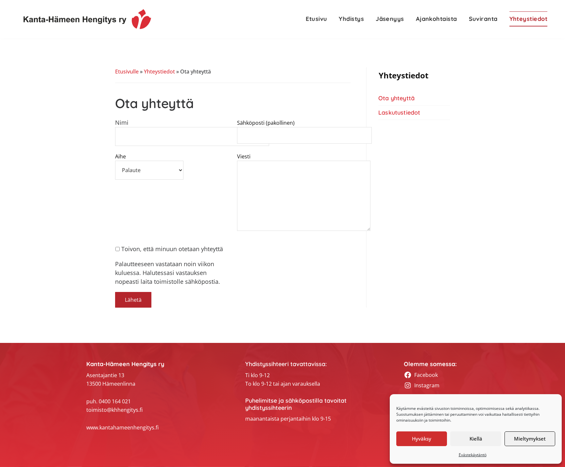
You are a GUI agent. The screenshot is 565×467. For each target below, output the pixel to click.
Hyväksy (421, 438)
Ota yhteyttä (396, 98)
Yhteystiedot (159, 71)
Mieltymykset (530, 438)
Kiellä (476, 438)
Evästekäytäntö (473, 455)
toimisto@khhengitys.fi (114, 409)
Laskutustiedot (399, 112)
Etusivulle (127, 71)
